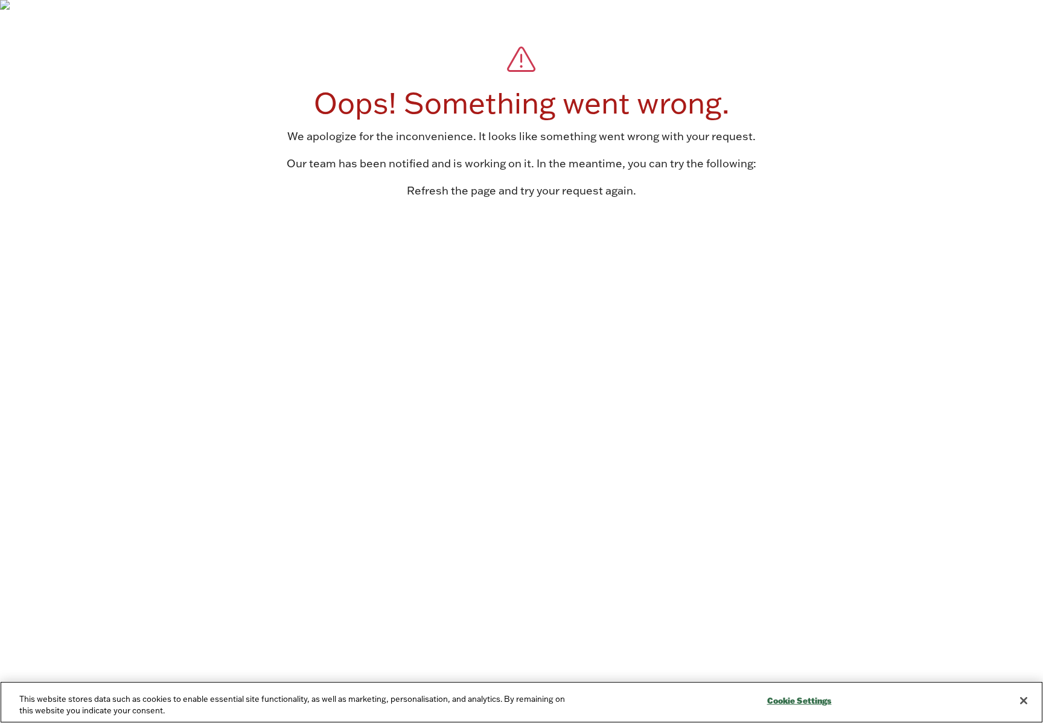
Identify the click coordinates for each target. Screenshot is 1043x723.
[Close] (1023, 700)
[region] (521, 702)
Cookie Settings (799, 700)
